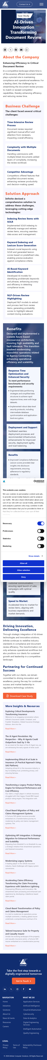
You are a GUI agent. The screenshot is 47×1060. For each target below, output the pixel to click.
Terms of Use (16, 1046)
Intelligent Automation (32, 1029)
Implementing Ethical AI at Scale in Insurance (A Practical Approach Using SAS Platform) (23, 762)
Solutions (6, 1010)
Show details (34, 556)
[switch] (40, 531)
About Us (6, 1014)
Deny (23, 577)
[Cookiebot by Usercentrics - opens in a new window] (33, 481)
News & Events (9, 1018)
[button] (5, 50)
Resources (7, 1022)
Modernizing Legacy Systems (18, 860)
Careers (6, 1026)
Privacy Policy (5, 1046)
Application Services (31, 1001)
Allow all (23, 563)
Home (5, 1001)
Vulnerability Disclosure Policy (32, 1046)
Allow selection (23, 570)
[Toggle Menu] (41, 4)
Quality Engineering (31, 1033)
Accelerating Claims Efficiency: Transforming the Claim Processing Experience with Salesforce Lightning (22, 883)
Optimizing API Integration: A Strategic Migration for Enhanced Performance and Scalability (23, 838)
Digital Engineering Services (31, 1023)
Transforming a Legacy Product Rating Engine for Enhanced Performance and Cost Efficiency (23, 787)
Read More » (10, 728)
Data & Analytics (30, 1018)
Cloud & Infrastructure (32, 1010)
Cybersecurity (28, 1014)
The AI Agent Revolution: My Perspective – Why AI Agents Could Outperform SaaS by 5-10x (21, 739)
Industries (6, 1005)
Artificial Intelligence (31, 1005)
